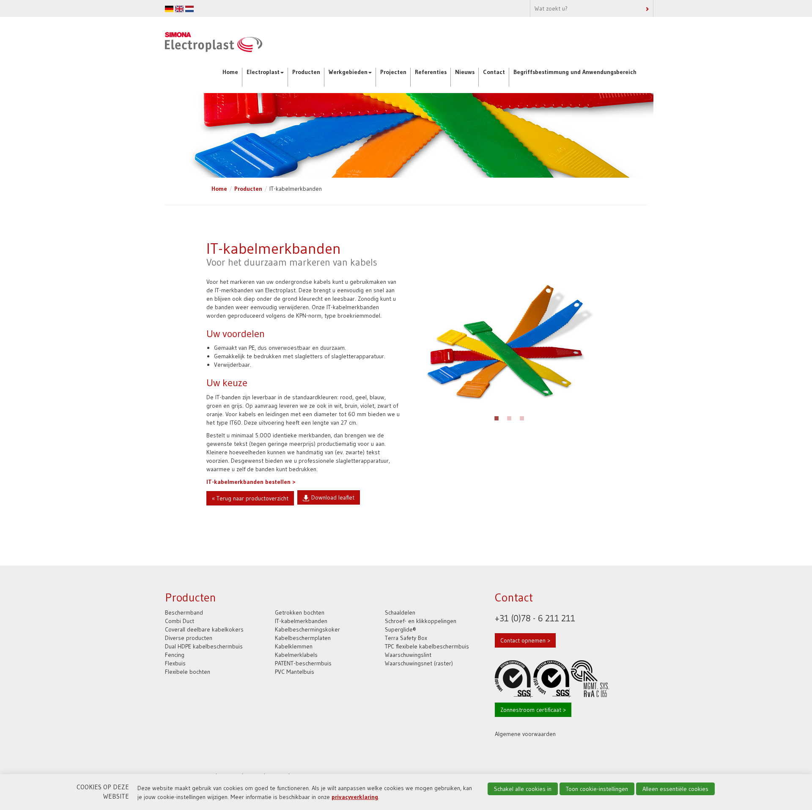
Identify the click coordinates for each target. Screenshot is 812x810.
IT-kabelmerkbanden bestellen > (251, 482)
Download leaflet (332, 497)
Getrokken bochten (299, 612)
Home (230, 72)
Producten (306, 72)
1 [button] (496, 417)
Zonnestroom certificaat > (533, 710)
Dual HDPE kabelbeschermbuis (204, 646)
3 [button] (522, 417)
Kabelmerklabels (296, 655)
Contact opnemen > (525, 640)
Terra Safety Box (406, 638)
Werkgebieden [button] (348, 72)
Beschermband (184, 612)
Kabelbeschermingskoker (307, 629)
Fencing (174, 655)
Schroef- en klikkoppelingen (420, 621)
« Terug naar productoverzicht (250, 498)
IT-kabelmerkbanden (301, 621)
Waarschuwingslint (408, 655)
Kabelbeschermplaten (303, 638)
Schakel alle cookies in (522, 789)
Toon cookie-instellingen (597, 789)
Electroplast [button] (263, 72)
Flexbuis (175, 663)
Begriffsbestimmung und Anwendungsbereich (574, 72)
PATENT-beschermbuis (303, 663)
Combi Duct (179, 621)
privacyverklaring (355, 797)
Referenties (431, 72)
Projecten (393, 72)
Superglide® (400, 629)
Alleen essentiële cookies (675, 789)
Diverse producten (188, 638)
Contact (494, 72)
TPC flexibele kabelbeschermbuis (427, 646)
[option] (509, 341)
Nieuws (465, 72)
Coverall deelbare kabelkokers (204, 629)
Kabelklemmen (294, 646)
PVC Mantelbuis (294, 671)
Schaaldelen (400, 612)
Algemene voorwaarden (525, 734)
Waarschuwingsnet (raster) (419, 663)
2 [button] (509, 417)
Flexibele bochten (187, 671)
